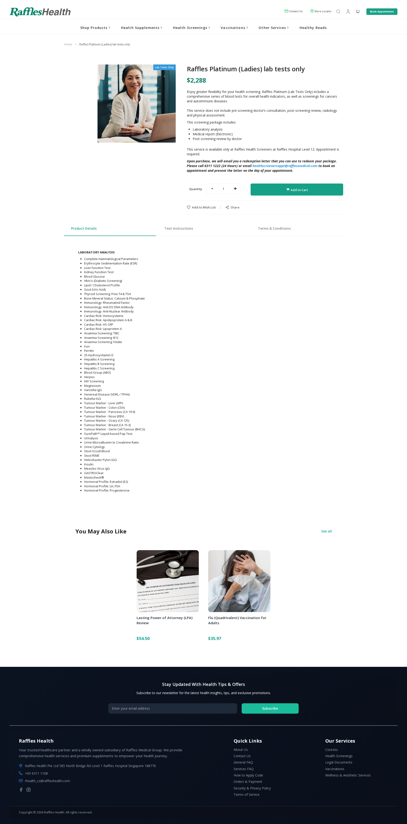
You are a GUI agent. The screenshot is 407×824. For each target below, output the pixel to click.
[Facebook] (21, 790)
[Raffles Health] (40, 11)
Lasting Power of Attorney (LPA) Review (164, 620)
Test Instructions (178, 228)
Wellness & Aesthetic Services (348, 775)
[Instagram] (28, 790)
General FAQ (243, 762)
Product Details (84, 228)
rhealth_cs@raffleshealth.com (47, 781)
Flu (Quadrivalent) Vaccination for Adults (237, 620)
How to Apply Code (248, 775)
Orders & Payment (248, 781)
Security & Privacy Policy (252, 788)
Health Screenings (190, 27)
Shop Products (94, 27)
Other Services (273, 27)
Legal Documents (338, 762)
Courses (331, 749)
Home (68, 44)
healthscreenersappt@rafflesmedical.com (284, 166)
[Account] (347, 11)
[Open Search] (338, 12)
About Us (241, 749)
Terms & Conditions (274, 228)
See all (326, 531)
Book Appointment (382, 11)
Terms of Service (247, 794)
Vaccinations (233, 27)
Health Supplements (141, 27)
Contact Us (242, 756)
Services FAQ (244, 769)
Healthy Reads (313, 27)
